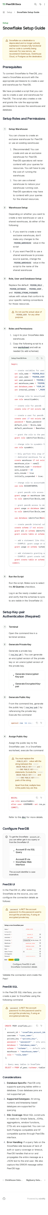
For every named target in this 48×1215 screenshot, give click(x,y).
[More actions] (44, 4)
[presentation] (27, 463)
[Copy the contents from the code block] (37, 358)
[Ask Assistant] (41, 358)
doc (24, 817)
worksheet (23, 347)
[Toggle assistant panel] (40, 4)
